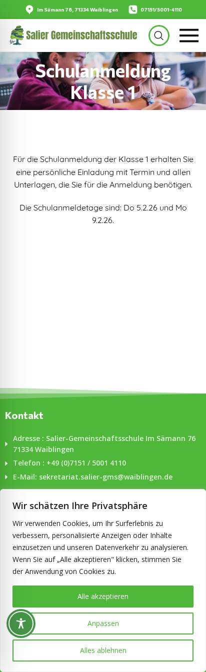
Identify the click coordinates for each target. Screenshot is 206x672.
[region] (103, 580)
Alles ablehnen (103, 650)
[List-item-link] (103, 444)
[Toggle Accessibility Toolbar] (21, 623)
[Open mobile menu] (189, 36)
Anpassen (103, 623)
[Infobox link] (71, 9)
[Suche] (159, 36)
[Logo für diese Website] (73, 34)
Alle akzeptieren (103, 596)
